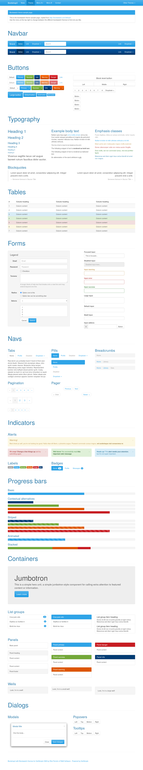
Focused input (89, 252)
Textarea (13, 276)
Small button (41, 95)
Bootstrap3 (13, 2)
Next (76, 389)
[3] (44, 312)
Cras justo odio (58, 617)
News (23, 3)
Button (77, 96)
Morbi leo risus (58, 626)
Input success (89, 287)
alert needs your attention (118, 451)
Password (14, 267)
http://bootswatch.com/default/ (60, 17)
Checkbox (25, 271)
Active (20, 44)
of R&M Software (65, 761)
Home (12, 356)
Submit (32, 320)
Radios (14, 292)
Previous (68, 389)
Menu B (49, 3)
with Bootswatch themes (24, 761)
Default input (89, 306)
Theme (30, 3)
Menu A (39, 3)
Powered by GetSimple (80, 761)
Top (82, 722)
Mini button (51, 95)
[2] (44, 309)
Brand (12, 43)
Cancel (24, 320)
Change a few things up (26, 451)
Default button (30, 95)
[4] (44, 314)
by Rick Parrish (53, 761)
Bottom (89, 722)
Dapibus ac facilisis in (60, 621)
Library (105, 368)
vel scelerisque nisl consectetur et (110, 443)
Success (29, 77)
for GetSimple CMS (40, 761)
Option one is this (28, 292)
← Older (56, 394)
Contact (58, 3)
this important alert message (66, 452)
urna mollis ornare (73, 135)
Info (37, 77)
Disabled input (89, 261)
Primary (20, 77)
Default (11, 77)
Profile (20, 356)
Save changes (58, 742)
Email (15, 261)
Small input (88, 315)
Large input (88, 295)
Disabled (72, 355)
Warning (45, 77)
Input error (88, 278)
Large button (15, 94)
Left (83, 84)
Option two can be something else (34, 296)
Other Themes (128, 3)
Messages (77, 468)
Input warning (89, 269)
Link (27, 44)
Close (47, 742)
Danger (53, 77)
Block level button (104, 78)
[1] (44, 307)
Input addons (89, 323)
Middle (104, 84)
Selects (14, 301)
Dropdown (36, 44)
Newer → (86, 394)
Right (125, 84)
